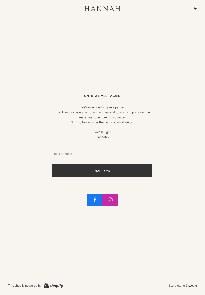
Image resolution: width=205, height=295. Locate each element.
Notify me (102, 170)
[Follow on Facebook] (95, 200)
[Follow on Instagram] (110, 200)
